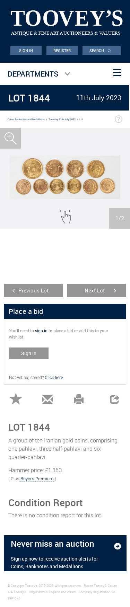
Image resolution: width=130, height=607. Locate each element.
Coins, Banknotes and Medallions (26, 119)
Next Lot (95, 290)
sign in (41, 330)
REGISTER (62, 50)
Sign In (28, 353)
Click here (54, 377)
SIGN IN (26, 50)
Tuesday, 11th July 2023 (62, 119)
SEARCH (100, 50)
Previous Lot (33, 290)
